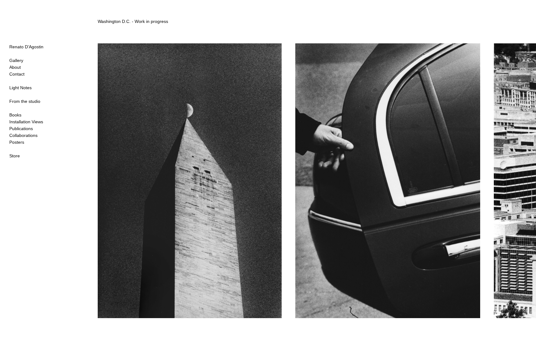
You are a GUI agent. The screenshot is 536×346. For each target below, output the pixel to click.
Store (14, 155)
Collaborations (23, 135)
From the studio (24, 101)
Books (15, 114)
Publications (21, 128)
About (15, 67)
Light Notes (20, 87)
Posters (16, 142)
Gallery (16, 60)
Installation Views (26, 121)
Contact (17, 74)
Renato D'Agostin (26, 46)
